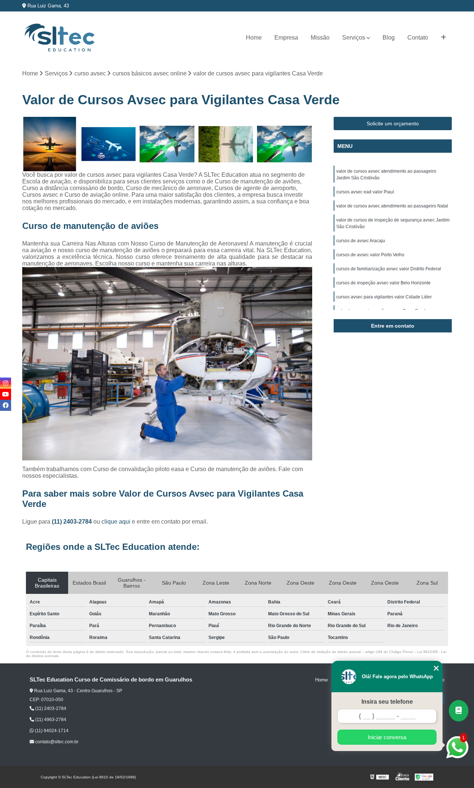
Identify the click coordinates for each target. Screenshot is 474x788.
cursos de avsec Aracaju (360, 240)
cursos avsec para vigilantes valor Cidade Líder (384, 297)
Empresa (286, 37)
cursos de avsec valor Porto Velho (370, 254)
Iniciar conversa (387, 737)
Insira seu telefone (387, 702)
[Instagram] (5, 383)
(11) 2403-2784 (72, 521)
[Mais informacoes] (443, 37)
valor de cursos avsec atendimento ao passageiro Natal (392, 206)
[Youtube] (5, 394)
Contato (417, 37)
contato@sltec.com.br (56, 741)
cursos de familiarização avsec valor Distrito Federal (388, 268)
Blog (389, 37)
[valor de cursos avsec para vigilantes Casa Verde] (226, 144)
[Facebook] (5, 405)
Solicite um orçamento (393, 123)
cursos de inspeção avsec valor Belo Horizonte (383, 282)
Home (254, 37)
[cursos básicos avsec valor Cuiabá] (167, 144)
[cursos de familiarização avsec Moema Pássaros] (108, 144)
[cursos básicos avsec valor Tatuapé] (284, 144)
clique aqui (115, 521)
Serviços (353, 37)
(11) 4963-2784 (50, 719)
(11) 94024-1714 (51, 730)
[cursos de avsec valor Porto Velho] (49, 144)
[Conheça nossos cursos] (458, 710)
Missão (320, 37)
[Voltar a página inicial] (59, 38)
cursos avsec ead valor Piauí (365, 192)
